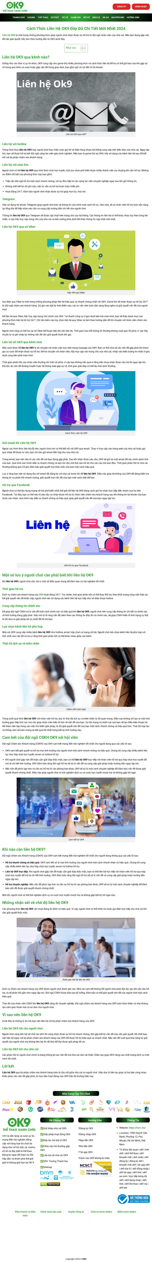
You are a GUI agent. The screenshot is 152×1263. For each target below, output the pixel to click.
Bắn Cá (96, 17)
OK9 (41, 594)
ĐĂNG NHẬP (141, 6)
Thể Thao (43, 17)
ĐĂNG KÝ (121, 6)
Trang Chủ (19, 17)
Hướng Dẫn (133, 17)
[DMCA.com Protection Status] (50, 1184)
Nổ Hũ (86, 17)
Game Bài (76, 17)
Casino (31, 17)
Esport (55, 17)
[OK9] (15, 6)
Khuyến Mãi (117, 17)
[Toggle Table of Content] (81, 48)
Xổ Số (65, 17)
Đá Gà (106, 17)
